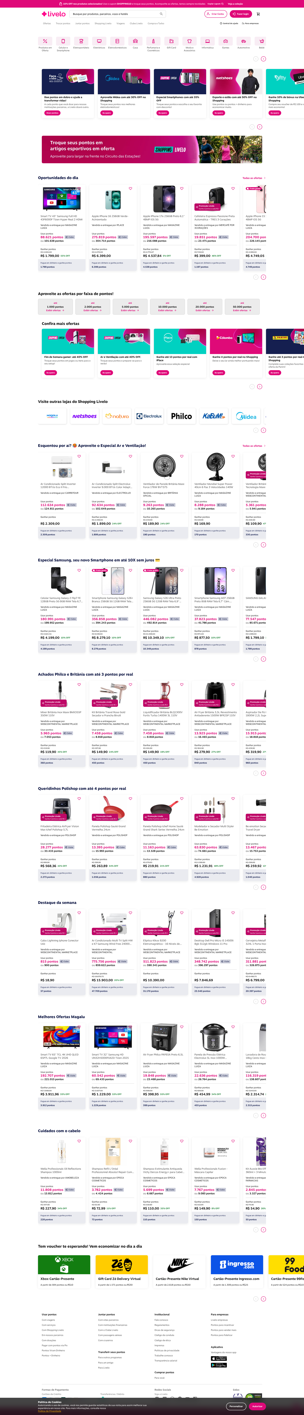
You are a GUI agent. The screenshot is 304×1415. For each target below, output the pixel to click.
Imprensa (159, 1345)
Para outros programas (110, 1357)
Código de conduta (164, 1335)
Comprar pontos (164, 1372)
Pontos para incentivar (222, 1325)
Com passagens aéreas (110, 1335)
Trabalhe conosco (164, 1355)
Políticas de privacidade (167, 1350)
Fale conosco (161, 1320)
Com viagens (48, 1320)
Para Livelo (104, 1367)
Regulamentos (162, 1325)
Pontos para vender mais (223, 1330)
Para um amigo (105, 1362)
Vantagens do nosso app (223, 1352)
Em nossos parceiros (52, 1335)
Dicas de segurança (164, 1330)
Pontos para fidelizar (221, 1335)
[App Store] (219, 1358)
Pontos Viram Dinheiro (53, 1350)
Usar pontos (49, 1314)
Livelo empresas (219, 1320)
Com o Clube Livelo (108, 1330)
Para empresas (219, 1314)
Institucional (162, 1314)
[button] (215, 3)
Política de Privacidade (49, 1411)
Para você (160, 1378)
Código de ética (163, 1340)
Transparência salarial (166, 1360)
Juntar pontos (106, 1314)
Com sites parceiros (108, 1320)
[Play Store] (219, 1365)
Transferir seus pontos (111, 1352)
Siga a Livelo (161, 1394)
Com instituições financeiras (112, 1325)
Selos (236, 1389)
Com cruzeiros (105, 1340)
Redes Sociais (163, 1389)
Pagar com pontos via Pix (54, 1345)
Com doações (49, 1340)
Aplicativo (217, 1347)
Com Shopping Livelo (53, 1330)
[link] (54, 13)
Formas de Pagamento (55, 1389)
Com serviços (49, 1325)
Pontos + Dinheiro (51, 1355)
